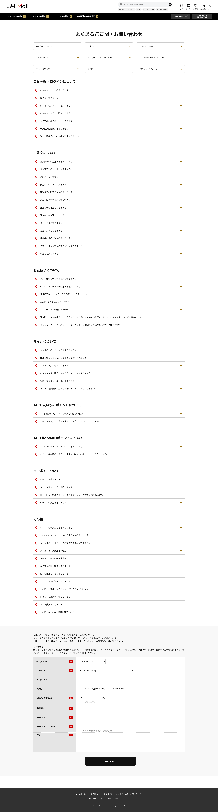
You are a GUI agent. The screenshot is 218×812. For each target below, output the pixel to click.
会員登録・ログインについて (47, 46)
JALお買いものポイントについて (101, 57)
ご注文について (94, 46)
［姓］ (81, 697)
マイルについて (42, 57)
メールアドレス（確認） (46, 726)
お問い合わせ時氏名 (44, 697)
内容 (38, 735)
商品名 (39, 688)
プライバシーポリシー (109, 798)
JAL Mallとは (80, 794)
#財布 (139, 9)
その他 (90, 69)
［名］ (104, 697)
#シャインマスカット (126, 9)
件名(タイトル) (42, 661)
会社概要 (125, 798)
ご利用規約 (91, 798)
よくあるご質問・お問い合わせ (128, 794)
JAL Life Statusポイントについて (152, 57)
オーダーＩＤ (41, 679)
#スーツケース (162, 9)
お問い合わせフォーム (148, 69)
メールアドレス (42, 717)
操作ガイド (108, 794)
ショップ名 (40, 670)
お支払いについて (146, 46)
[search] (170, 4)
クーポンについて (43, 69)
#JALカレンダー (148, 9)
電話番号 (40, 708)
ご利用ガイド (94, 794)
